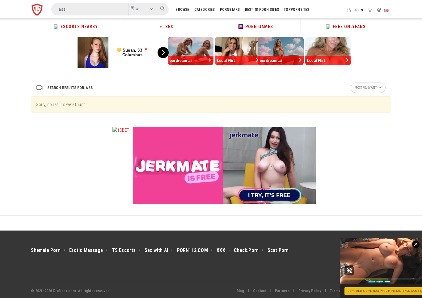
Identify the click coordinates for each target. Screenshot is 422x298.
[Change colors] (371, 9)
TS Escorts (124, 250)
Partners (282, 291)
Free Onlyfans (348, 26)
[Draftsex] (37, 9)
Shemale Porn (45, 250)
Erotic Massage (86, 250)
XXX (221, 250)
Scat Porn (278, 250)
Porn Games (258, 26)
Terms (335, 291)
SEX (168, 26)
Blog (240, 291)
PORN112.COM (192, 250)
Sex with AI (156, 250)
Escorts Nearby (78, 26)
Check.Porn (246, 250)
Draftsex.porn (64, 291)
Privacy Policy (309, 291)
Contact (259, 291)
